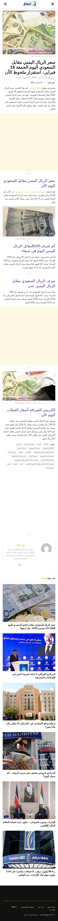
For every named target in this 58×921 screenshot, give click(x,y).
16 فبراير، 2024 (36, 83)
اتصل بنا (52, 910)
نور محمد (51, 83)
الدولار (19, 444)
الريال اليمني (21, 448)
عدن (21, 464)
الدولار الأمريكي (48, 448)
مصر (9, 464)
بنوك (6, 619)
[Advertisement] (29, 142)
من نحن (41, 907)
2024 (46, 444)
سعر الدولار (33, 456)
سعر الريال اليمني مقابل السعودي (26, 460)
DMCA (14, 907)
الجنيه (39, 444)
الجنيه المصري (29, 444)
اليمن (21, 452)
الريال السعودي (34, 448)
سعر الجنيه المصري (47, 456)
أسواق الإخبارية (35, 88)
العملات (28, 452)
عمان (15, 464)
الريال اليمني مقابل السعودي (44, 452)
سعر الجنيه (12, 452)
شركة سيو (51, 907)
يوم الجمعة (50, 468)
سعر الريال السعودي (19, 456)
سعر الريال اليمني (47, 460)
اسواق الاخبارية (45, 915)
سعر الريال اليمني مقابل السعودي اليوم (28, 192)
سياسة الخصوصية (27, 907)
